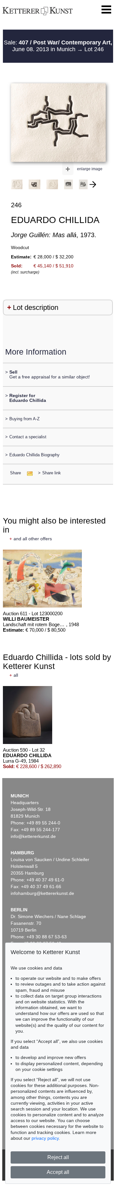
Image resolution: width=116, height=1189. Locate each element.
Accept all (58, 1172)
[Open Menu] (106, 10)
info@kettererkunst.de (33, 836)
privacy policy (45, 1138)
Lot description (35, 307)
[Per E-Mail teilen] (28, 472)
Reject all (58, 1157)
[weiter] (93, 184)
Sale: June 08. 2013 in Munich (58, 46)
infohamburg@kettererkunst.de (42, 893)
